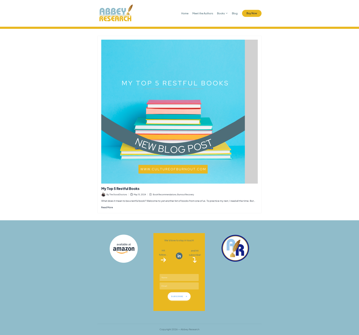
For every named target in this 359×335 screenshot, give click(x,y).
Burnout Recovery (185, 194)
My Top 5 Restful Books (120, 188)
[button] (252, 13)
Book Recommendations (164, 194)
